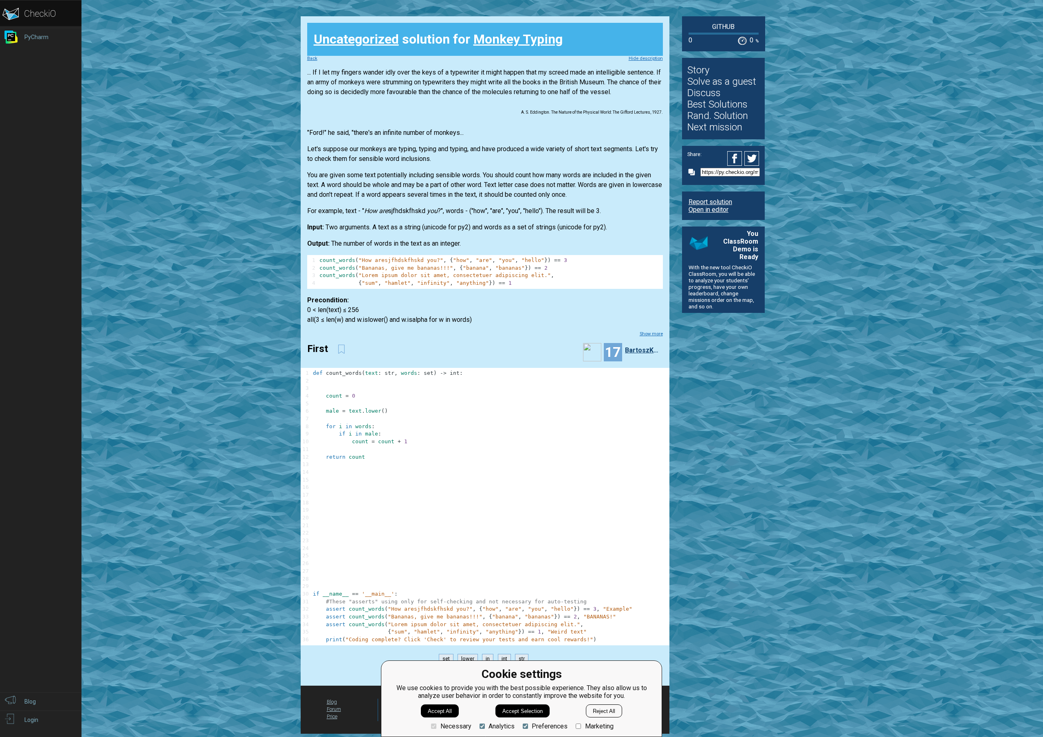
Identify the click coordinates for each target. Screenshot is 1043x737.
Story (698, 70)
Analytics (501, 726)
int (504, 659)
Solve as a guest (721, 81)
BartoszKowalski (643, 350)
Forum (334, 709)
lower (467, 659)
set (446, 659)
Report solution (710, 202)
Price (332, 716)
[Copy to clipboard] (693, 172)
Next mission (714, 127)
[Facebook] (735, 158)
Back (312, 58)
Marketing (599, 726)
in (488, 659)
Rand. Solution (717, 115)
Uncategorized (356, 39)
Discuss (704, 93)
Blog (332, 702)
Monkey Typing (518, 39)
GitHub (723, 27)
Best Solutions (717, 104)
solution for (438, 39)
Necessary (455, 726)
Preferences (550, 726)
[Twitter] (752, 158)
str (522, 659)
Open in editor (708, 209)
